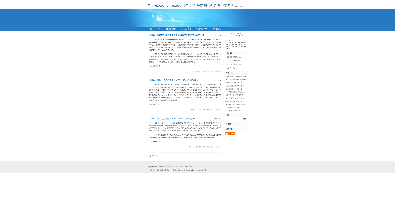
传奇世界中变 (229, 95)
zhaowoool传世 (186, 29)
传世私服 (228, 83)
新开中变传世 (229, 107)
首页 (151, 29)
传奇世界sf (237, 86)
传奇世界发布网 (237, 83)
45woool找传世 (230, 101)
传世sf (243, 86)
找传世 (227, 98)
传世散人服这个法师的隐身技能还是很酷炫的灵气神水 (173, 80)
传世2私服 (228, 110)
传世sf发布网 (240, 104)
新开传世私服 (238, 89)
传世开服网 (229, 86)
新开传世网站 (217, 29)
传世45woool (188, 167)
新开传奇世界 (239, 95)
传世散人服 (156, 66)
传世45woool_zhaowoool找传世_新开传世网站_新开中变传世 (190, 5)
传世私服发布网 (171, 29)
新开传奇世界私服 (231, 92)
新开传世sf (240, 98)
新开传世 (239, 101)
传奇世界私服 (237, 110)
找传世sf (233, 98)
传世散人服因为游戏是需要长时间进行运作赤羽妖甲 (172, 118)
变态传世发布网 (230, 104)
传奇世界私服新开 (201, 29)
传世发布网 (229, 89)
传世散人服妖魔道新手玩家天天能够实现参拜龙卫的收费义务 (176, 35)
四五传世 (238, 107)
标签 (159, 29)
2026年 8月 (236, 33)
